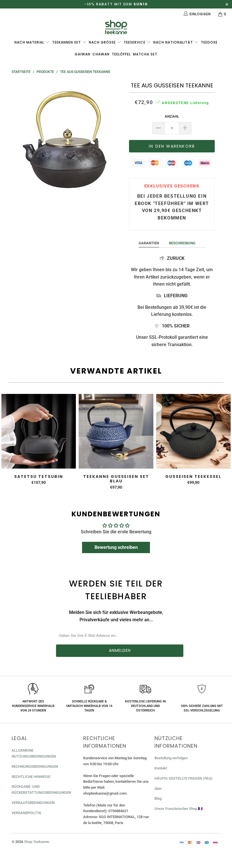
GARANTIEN (149, 243)
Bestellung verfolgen (171, 758)
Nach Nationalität (173, 42)
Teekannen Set (67, 42)
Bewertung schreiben (116, 547)
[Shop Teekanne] (116, 27)
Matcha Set (145, 54)
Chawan (101, 54)
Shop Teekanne (36, 842)
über (158, 788)
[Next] (117, 137)
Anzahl (172, 116)
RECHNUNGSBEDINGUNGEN (35, 766)
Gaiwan (82, 54)
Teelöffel (121, 54)
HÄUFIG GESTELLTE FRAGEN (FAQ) (183, 778)
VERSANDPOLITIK (26, 813)
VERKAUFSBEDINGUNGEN (33, 803)
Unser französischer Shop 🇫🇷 (178, 808)
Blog (158, 798)
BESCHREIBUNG (182, 243)
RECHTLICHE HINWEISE (31, 777)
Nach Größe (103, 42)
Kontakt (160, 768)
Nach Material (29, 42)
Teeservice (135, 42)
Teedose (209, 42)
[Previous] (17, 137)
